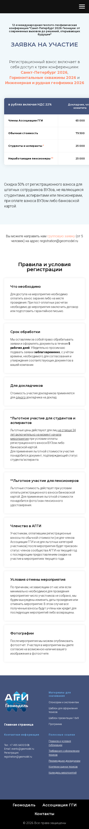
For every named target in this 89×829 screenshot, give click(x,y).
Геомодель (24, 805)
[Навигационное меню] (82, 7)
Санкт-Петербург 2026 (44, 72)
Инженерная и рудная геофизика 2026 (44, 83)
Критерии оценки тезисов (63, 766)
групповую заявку (61, 236)
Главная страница (18, 724)
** (52, 158)
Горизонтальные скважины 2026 (42, 77)
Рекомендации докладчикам (64, 760)
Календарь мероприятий (63, 772)
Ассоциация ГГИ (59, 805)
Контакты (44, 814)
